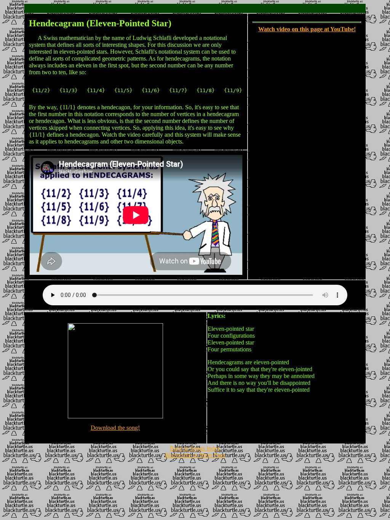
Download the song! (115, 427)
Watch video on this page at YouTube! (307, 29)
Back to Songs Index (195, 448)
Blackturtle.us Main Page (195, 455)
